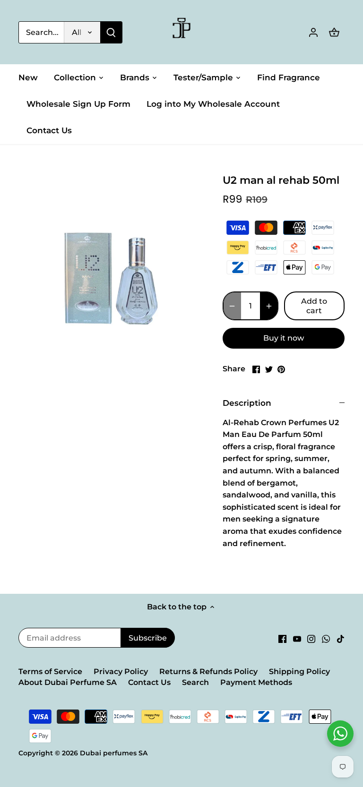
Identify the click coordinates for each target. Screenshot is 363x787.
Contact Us (149, 682)
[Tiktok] (341, 638)
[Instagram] (311, 638)
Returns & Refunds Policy (208, 671)
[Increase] (269, 305)
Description (247, 403)
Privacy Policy (121, 671)
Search (195, 682)
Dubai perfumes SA (113, 753)
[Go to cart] (334, 32)
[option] (111, 256)
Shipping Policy (299, 671)
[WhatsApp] (326, 638)
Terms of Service (50, 671)
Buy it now (283, 338)
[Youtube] (297, 638)
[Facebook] (282, 638)
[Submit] (111, 32)
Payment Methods (256, 682)
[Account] (313, 32)
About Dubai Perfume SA (67, 682)
